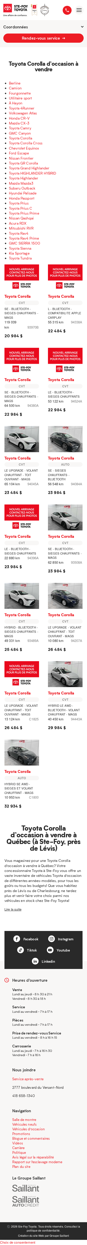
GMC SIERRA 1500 (24, 243)
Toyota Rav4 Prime (24, 238)
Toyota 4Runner (21, 108)
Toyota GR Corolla (23, 163)
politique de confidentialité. (43, 1230)
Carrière (18, 1148)
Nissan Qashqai (21, 218)
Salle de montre (24, 1119)
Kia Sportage (19, 253)
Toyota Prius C (20, 208)
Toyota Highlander (23, 178)
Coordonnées (15, 27)
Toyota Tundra (20, 258)
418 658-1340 (23, 1095)
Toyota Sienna (20, 248)
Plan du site (21, 1166)
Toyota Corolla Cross (25, 143)
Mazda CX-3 (19, 123)
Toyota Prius (19, 203)
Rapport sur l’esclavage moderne (37, 1162)
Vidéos (17, 1143)
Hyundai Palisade (23, 193)
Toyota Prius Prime (24, 213)
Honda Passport (21, 198)
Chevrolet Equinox (24, 148)
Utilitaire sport (20, 98)
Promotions (21, 1133)
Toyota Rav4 (19, 233)
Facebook (30, 939)
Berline (15, 83)
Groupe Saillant (59, 1235)
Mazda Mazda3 (21, 183)
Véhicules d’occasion (28, 1129)
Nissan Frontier (21, 158)
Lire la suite (12, 909)
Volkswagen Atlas (23, 113)
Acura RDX (17, 223)
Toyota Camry (20, 128)
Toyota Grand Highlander (29, 168)
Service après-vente (28, 1079)
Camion (15, 88)
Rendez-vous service (41, 38)
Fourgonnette (20, 93)
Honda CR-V (19, 118)
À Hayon (15, 103)
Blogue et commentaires (31, 1138)
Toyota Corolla (20, 138)
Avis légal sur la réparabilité (33, 1157)
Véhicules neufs (24, 1124)
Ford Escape (19, 153)
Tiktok (31, 950)
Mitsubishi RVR (21, 228)
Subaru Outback (22, 188)
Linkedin (48, 961)
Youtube (63, 950)
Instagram (65, 939)
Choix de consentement (17, 1242)
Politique (19, 1152)
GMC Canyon (20, 133)
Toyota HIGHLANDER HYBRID (32, 173)
